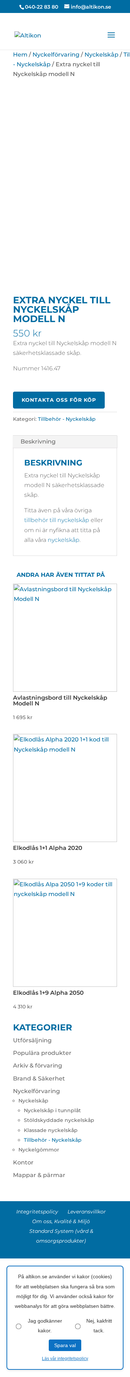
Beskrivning (38, 441)
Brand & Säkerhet (39, 1078)
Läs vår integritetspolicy (65, 1358)
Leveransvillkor (87, 1211)
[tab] (65, 442)
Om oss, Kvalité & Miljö (61, 1221)
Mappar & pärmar (39, 1175)
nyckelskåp (63, 539)
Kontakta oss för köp (59, 400)
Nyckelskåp (101, 54)
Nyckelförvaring (55, 54)
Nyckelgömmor (38, 1149)
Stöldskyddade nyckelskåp (59, 1120)
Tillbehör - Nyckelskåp (67, 419)
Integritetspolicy (37, 1211)
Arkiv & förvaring (37, 1065)
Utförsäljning (32, 1040)
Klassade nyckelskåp (51, 1130)
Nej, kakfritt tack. (99, 1325)
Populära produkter (42, 1053)
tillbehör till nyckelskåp (56, 520)
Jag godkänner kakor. (45, 1325)
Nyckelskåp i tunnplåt (52, 1110)
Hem (20, 54)
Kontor (23, 1162)
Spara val (65, 1345)
